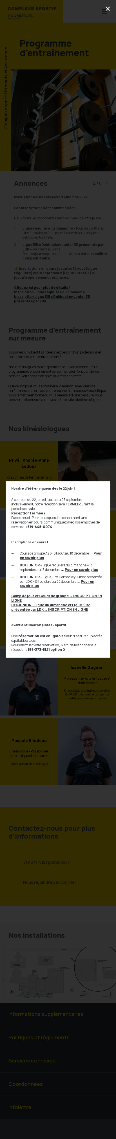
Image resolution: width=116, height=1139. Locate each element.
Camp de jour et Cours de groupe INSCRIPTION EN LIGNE (56, 598)
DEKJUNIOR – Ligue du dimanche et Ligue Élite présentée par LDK (50, 607)
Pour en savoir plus (81, 569)
